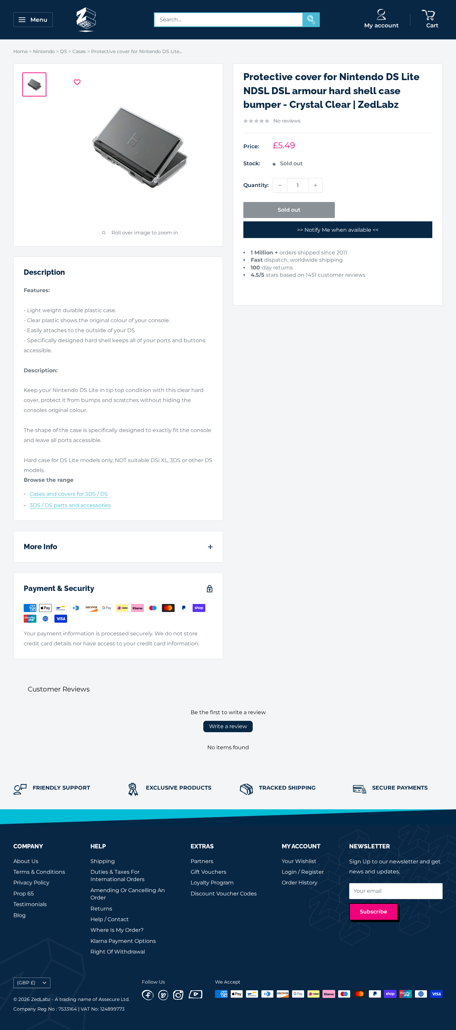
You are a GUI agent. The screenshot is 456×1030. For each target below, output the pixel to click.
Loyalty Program (212, 882)
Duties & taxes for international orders (117, 875)
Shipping (102, 861)
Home (20, 51)
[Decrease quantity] (280, 185)
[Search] (311, 19)
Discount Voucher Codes (224, 893)
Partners (202, 861)
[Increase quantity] (315, 185)
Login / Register (303, 872)
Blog (19, 915)
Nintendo (44, 51)
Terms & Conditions (39, 872)
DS (63, 51)
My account (381, 25)
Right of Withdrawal (117, 952)
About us (25, 861)
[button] (252, 285)
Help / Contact (109, 919)
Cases (79, 51)
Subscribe (373, 911)
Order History (299, 882)
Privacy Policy (31, 882)
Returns (101, 908)
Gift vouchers (208, 872)
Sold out (289, 210)
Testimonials (30, 904)
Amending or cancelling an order (127, 894)
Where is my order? (117, 930)
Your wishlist (299, 861)
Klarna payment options (123, 941)
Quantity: (256, 185)
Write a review (228, 726)
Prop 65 (23, 893)
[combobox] (228, 19)
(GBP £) (26, 982)
